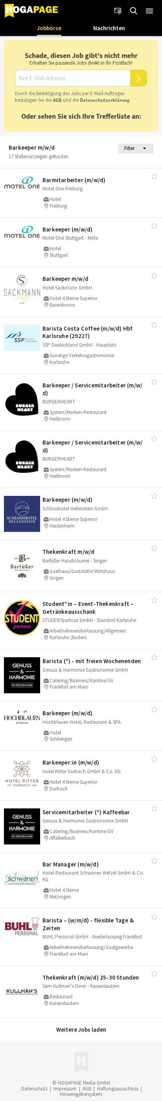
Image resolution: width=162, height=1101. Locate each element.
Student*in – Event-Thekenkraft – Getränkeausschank (88, 607)
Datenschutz (34, 1088)
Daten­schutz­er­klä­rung (105, 100)
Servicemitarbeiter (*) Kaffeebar (86, 812)
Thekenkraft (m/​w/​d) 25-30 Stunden (90, 977)
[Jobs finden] (134, 11)
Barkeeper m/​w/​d (65, 278)
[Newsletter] (118, 11)
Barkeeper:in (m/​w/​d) (70, 762)
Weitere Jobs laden (81, 1029)
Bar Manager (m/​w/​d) (70, 864)
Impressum (65, 1088)
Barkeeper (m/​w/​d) (67, 229)
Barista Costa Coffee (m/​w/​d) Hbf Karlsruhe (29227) (87, 332)
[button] (149, 11)
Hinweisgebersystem (81, 1094)
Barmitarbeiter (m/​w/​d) (73, 180)
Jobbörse (49, 28)
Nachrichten (109, 28)
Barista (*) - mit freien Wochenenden (91, 661)
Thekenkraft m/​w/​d (68, 551)
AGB (57, 100)
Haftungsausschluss (117, 1088)
